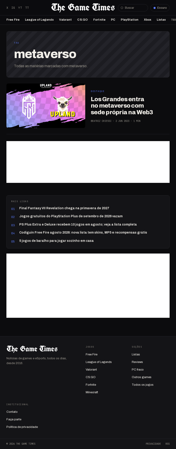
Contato (12, 411)
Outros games (141, 377)
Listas (161, 19)
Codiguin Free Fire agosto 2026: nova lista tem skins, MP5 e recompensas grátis (83, 232)
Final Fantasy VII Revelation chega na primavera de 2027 (64, 208)
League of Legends (39, 19)
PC (113, 19)
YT (20, 8)
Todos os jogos (143, 384)
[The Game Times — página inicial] (83, 7)
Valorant (65, 19)
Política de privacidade (22, 427)
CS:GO (82, 19)
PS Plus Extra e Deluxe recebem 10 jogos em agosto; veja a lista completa (78, 224)
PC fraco (138, 369)
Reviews (137, 362)
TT (27, 8)
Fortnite (99, 19)
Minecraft (92, 392)
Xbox (147, 19)
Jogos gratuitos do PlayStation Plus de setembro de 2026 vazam (71, 216)
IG (13, 8)
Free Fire (12, 19)
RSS (167, 443)
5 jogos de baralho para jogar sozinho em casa (56, 241)
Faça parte (13, 419)
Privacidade (153, 443)
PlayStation (129, 19)
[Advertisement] (88, 162)
